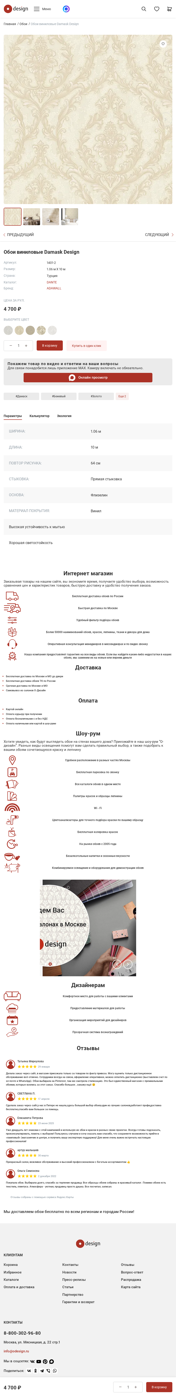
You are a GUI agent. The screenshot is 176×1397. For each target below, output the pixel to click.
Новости (69, 1272)
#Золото (96, 396)
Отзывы (127, 1265)
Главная (10, 24)
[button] (116, 964)
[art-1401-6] (41, 330)
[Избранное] (157, 9)
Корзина (11, 1265)
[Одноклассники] (35, 1371)
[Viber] (48, 1371)
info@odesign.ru (16, 1351)
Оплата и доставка (19, 1287)
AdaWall (54, 288)
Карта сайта (130, 1287)
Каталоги (11, 1280)
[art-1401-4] (19, 330)
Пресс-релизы (74, 1280)
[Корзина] (169, 9)
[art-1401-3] (8, 330)
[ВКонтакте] (29, 1371)
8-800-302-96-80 (22, 1333)
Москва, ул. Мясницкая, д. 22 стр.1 (32, 1342)
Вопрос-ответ (132, 1272)
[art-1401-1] (52, 330)
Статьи (68, 1287)
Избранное (13, 1272)
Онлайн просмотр (92, 377)
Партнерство (72, 1295)
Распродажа (131, 1280)
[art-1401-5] (30, 330)
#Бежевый (59, 396)
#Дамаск (21, 396)
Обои (23, 24)
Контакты (70, 1265)
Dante (52, 282)
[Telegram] (42, 1371)
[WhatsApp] (55, 1371)
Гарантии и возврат (78, 1302)
